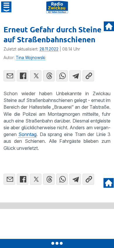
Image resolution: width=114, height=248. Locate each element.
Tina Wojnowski (30, 57)
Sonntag (27, 134)
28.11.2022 (48, 49)
